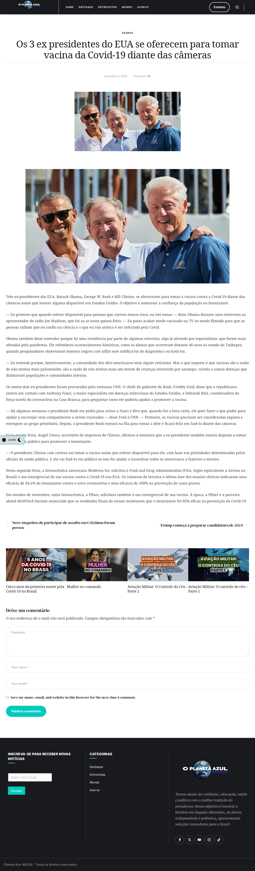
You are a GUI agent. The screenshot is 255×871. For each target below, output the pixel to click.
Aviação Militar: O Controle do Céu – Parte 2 (158, 589)
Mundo (127, 7)
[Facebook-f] (179, 839)
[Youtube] (199, 839)
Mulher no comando (84, 587)
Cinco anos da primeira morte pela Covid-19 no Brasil (35, 589)
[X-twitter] (189, 839)
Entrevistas (107, 7)
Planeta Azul (13, 864)
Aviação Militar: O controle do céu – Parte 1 (218, 589)
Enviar (16, 790)
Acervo (143, 7)
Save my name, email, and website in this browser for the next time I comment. (73, 697)
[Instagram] (209, 839)
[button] (219, 7)
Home (70, 7)
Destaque (86, 7)
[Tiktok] (219, 839)
